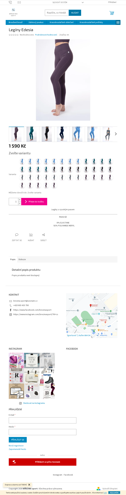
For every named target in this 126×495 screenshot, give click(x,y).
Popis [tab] (13, 259)
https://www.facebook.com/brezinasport (32, 310)
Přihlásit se (17, 439)
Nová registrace (16, 445)
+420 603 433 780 (21, 305)
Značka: (64, 34)
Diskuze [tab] (22, 259)
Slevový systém (60, 2)
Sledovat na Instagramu (34, 403)
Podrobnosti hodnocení (46, 34)
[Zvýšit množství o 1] (19, 200)
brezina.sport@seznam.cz (25, 300)
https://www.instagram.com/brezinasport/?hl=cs (35, 314)
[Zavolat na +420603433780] (13, 2)
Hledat (75, 12)
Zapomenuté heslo (17, 449)
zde (105, 492)
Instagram (57, 474)
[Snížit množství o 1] (19, 203)
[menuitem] (16, 22)
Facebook (68, 474)
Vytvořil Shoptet (109, 488)
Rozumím (114, 492)
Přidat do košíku (36, 201)
